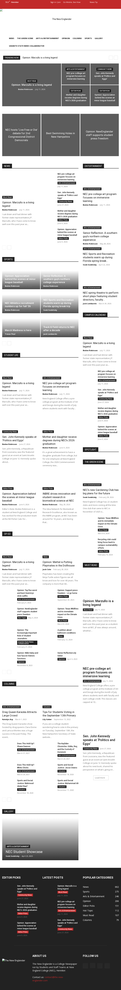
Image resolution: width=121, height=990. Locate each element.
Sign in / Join (55, 2)
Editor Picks (76, 91)
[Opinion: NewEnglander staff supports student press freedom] (99, 135)
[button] (96, 6)
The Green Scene (25, 38)
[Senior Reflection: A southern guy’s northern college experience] (101, 220)
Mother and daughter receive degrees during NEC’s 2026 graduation (68, 214)
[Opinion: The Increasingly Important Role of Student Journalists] (8, 633)
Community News (105, 69)
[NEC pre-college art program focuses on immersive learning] (76, 74)
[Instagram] (106, 6)
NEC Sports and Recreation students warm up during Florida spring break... (99, 257)
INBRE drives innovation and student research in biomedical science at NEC (59, 497)
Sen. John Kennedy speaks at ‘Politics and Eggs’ (68, 195)
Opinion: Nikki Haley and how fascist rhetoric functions (27, 656)
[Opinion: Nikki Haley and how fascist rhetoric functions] (8, 656)
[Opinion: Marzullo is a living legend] (20, 186)
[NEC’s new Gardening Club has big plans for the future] (101, 477)
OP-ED (7, 534)
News (11, 38)
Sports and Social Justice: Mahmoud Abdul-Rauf (25, 783)
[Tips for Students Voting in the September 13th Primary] (60, 699)
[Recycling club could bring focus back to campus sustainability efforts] (89, 542)
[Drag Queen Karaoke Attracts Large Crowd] (20, 699)
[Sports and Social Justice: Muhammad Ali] (49, 783)
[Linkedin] (111, 6)
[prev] (111, 58)
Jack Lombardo (50, 334)
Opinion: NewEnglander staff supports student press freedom (27, 612)
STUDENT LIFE (11, 355)
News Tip (94, 2)
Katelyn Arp (7, 719)
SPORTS (8, 259)
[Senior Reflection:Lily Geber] (49, 656)
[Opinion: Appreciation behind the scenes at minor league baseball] (104, 95)
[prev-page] (4, 247)
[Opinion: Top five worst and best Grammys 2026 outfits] (8, 593)
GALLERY (8, 811)
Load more (100, 777)
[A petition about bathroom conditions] (49, 633)
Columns (77, 38)
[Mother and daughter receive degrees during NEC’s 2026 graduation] (76, 95)
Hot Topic (22, 618)
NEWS (7, 166)
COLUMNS (9, 684)
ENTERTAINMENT (93, 166)
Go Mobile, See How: (72, 2)
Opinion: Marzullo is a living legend (40, 57)
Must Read (31, 81)
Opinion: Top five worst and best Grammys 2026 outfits (27, 593)
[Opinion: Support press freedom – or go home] (49, 593)
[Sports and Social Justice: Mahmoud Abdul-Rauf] (8, 783)
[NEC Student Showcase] (40, 839)
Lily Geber (47, 719)
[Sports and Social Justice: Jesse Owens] (49, 767)
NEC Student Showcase (24, 852)
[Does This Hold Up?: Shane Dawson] (8, 746)
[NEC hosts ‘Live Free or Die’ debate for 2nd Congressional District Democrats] (21, 135)
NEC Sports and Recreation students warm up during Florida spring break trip (58, 303)
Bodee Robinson (25, 89)
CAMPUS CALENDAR (95, 315)
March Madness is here (18, 330)
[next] (116, 58)
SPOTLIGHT (90, 449)
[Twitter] (116, 6)
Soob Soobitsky (50, 310)
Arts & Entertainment (47, 38)
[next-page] (9, 247)
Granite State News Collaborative (26, 46)
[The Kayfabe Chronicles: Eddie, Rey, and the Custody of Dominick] (49, 746)
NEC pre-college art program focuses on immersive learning (66, 177)
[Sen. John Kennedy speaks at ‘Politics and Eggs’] (104, 74)
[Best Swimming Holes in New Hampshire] (60, 135)
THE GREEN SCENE (94, 462)
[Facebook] (100, 6)
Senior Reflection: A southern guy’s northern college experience (56, 279)
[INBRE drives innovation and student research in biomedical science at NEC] (60, 481)
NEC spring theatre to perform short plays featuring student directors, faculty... (100, 296)
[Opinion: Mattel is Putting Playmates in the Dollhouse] (60, 549)
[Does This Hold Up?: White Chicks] (8, 767)
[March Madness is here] (21, 325)
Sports (88, 38)
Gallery (99, 38)
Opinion (66, 38)
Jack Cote (47, 569)
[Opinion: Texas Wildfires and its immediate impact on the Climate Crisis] (49, 611)
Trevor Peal (10, 334)
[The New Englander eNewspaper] (60, 22)
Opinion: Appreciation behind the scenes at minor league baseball (67, 232)
